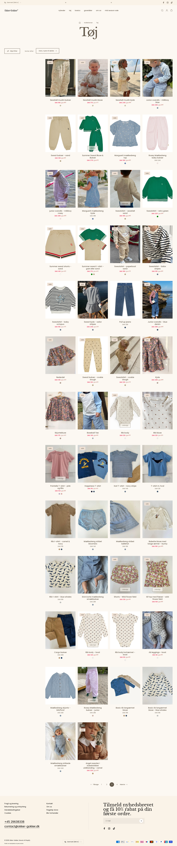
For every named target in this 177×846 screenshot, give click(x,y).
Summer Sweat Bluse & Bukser (92, 156)
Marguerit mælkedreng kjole (93, 212)
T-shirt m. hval (157, 486)
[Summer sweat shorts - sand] (60, 244)
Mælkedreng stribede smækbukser (60, 764)
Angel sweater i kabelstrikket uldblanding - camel (92, 765)
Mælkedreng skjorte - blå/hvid (60, 709)
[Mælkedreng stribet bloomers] (93, 519)
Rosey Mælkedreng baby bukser (157, 156)
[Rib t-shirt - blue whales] (60, 575)
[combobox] (12, 2)
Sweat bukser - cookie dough (93, 378)
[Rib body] (125, 410)
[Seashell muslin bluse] (93, 78)
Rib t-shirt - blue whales (60, 597)
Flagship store (52, 810)
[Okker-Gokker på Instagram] (109, 828)
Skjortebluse (60, 432)
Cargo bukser (60, 652)
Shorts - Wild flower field (125, 597)
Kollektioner (88, 23)
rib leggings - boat (157, 652)
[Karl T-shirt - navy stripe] (125, 464)
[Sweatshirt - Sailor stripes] (157, 244)
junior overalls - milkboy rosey (60, 212)
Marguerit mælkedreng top (125, 156)
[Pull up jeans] (125, 300)
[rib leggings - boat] (157, 630)
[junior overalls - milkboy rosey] (60, 189)
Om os (49, 807)
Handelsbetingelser (12, 810)
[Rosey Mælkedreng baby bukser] (157, 133)
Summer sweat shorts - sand (60, 267)
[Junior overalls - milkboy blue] (157, 78)
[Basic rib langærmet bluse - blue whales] (157, 685)
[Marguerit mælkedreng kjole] (93, 189)
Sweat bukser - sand (60, 155)
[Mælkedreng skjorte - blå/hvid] (60, 685)
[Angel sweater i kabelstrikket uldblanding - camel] (93, 741)
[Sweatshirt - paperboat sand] (125, 244)
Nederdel (60, 377)
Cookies (7, 813)
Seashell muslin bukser (60, 100)
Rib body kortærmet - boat (125, 653)
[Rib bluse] (157, 410)
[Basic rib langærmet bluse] (125, 685)
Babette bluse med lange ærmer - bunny (157, 542)
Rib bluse (157, 432)
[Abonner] (141, 821)
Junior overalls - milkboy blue (157, 101)
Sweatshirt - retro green (157, 211)
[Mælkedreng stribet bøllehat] (125, 519)
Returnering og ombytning (15, 807)
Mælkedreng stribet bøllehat (125, 542)
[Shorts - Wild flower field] (125, 575)
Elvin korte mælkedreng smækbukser (93, 598)
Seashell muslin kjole (125, 100)
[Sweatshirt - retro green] (157, 189)
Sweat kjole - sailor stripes (93, 323)
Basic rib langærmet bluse (125, 709)
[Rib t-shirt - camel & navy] (60, 519)
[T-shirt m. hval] (157, 464)
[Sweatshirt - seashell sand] (125, 189)
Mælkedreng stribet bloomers (93, 542)
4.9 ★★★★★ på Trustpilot (89, 2)
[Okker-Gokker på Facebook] (104, 828)
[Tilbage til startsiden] (80, 23)
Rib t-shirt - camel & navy (60, 542)
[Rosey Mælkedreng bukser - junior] (93, 685)
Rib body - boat (93, 652)
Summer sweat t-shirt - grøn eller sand (93, 267)
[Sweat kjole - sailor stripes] (93, 300)
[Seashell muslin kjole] (125, 78)
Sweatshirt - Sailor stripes (157, 267)
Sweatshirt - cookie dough (125, 378)
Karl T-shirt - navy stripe (125, 486)
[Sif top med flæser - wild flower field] (157, 575)
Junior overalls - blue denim (157, 323)
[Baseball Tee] (93, 410)
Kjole (157, 377)
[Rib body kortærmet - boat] (125, 630)
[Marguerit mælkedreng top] (125, 133)
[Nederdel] (60, 355)
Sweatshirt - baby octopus (60, 323)
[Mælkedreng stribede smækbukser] (60, 741)
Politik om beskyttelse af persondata (13, 843)
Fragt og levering (11, 804)
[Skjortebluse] (60, 410)
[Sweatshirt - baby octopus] (60, 300)
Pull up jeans (125, 322)
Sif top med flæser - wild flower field (157, 598)
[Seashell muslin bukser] (60, 78)
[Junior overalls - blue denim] (157, 300)
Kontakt (49, 804)
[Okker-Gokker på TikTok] (114, 828)
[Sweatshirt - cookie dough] (125, 355)
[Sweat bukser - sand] (60, 133)
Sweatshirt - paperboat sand (125, 267)
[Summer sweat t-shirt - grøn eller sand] (93, 244)
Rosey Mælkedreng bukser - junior (93, 709)
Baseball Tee (93, 432)
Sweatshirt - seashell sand (125, 212)
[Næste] (111, 2)
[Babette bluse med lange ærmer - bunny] (157, 519)
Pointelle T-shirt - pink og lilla (60, 487)
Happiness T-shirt (93, 486)
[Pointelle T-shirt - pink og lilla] (60, 464)
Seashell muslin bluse (93, 100)
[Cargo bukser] (60, 630)
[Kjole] (157, 355)
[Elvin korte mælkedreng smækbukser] (93, 575)
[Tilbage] (66, 2)
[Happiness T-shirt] (93, 464)
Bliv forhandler (52, 813)
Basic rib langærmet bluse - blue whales (157, 709)
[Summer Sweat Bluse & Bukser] (93, 133)
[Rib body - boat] (93, 630)
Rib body (125, 432)
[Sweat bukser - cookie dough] (93, 355)
